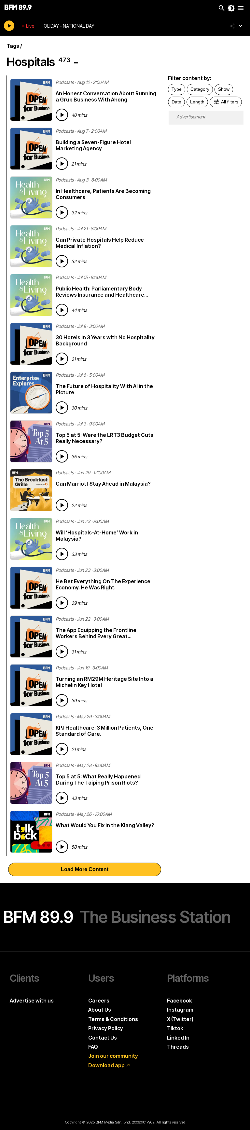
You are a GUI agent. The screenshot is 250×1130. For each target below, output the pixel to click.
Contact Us (102, 1037)
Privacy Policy (105, 1028)
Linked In (178, 1037)
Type (177, 89)
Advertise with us (32, 1000)
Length (197, 101)
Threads (178, 1046)
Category (199, 89)
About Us (99, 1009)
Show (223, 89)
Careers (98, 1000)
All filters (229, 101)
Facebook (179, 1000)
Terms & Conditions (113, 1019)
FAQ (93, 1046)
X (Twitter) (180, 1019)
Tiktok (175, 1028)
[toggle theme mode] (231, 8)
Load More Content (84, 869)
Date (176, 101)
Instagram (180, 1009)
